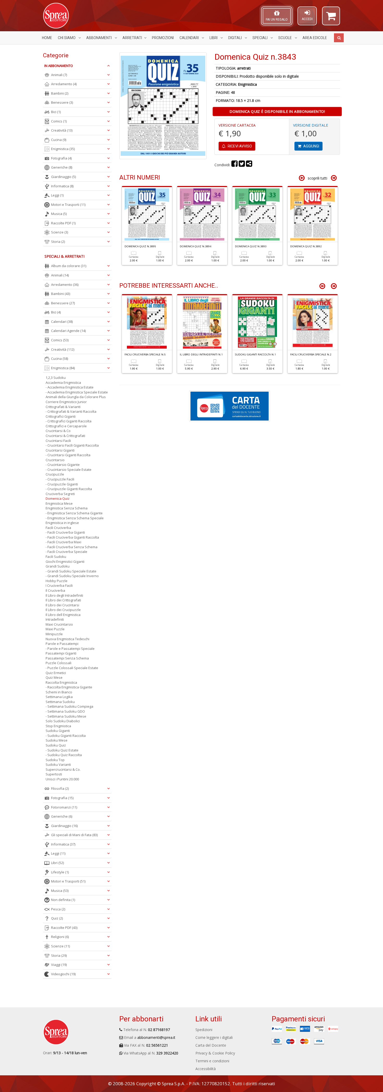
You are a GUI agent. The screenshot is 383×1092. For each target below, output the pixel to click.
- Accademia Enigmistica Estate (70, 387)
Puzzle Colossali (58, 663)
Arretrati (132, 38)
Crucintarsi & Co (58, 430)
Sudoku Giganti (58, 730)
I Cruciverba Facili (59, 585)
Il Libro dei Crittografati (63, 600)
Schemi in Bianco (59, 692)
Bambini (59, 93)
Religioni (60, 936)
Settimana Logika (59, 696)
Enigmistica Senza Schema (67, 508)
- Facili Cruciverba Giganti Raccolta (72, 537)
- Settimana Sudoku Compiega (69, 706)
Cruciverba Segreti (60, 493)
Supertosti (54, 774)
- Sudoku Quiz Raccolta (64, 754)
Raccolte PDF (63, 223)
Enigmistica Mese (59, 503)
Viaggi (59, 964)
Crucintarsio (55, 460)
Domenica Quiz (58, 498)
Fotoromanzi (64, 807)
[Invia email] (249, 164)
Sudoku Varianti (58, 764)
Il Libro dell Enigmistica (63, 614)
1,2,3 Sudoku (56, 377)
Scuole (285, 38)
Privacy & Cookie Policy (215, 1053)
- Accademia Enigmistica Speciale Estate (77, 392)
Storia (58, 241)
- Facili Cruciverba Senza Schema (71, 547)
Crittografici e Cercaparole (66, 426)
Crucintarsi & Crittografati (65, 435)
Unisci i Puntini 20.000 (62, 779)
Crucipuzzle (55, 474)
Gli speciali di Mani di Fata (74, 834)
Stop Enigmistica (58, 726)
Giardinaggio (63, 176)
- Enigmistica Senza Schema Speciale (75, 518)
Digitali (235, 38)
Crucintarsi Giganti (60, 450)
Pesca (58, 909)
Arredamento (64, 84)
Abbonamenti (99, 38)
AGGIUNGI (310, 146)
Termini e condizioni (212, 1060)
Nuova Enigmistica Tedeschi (67, 639)
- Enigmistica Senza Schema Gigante (74, 513)
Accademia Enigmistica (63, 382)
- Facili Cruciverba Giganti (65, 532)
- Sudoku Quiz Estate (62, 750)
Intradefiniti (55, 619)
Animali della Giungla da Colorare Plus (76, 396)
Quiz (57, 918)
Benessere (62, 102)
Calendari (190, 38)
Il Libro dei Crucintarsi (62, 605)
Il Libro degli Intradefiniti (64, 595)
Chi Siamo (67, 38)
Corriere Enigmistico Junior (66, 401)
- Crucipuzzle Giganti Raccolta (69, 488)
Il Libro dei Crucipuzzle (63, 609)
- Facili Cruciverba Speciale (66, 551)
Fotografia (61, 158)
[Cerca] (339, 37)
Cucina (58, 139)
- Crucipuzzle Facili (60, 479)
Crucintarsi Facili (58, 440)
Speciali (260, 38)
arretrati (244, 68)
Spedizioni (203, 1029)
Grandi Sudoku (58, 566)
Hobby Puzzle (56, 580)
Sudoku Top (55, 759)
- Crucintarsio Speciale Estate (68, 469)
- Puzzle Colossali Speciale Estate (72, 667)
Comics (59, 121)
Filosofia (60, 788)
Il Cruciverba (55, 590)
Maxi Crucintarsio (59, 624)
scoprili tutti (317, 178)
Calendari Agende (68, 330)
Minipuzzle (54, 634)
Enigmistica (247, 84)
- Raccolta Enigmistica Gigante (69, 687)
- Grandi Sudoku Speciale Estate (71, 571)
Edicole (314, 38)
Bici (56, 111)
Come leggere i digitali (214, 1037)
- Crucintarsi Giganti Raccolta (68, 455)
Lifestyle (60, 872)
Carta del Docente (210, 1045)
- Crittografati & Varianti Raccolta (71, 411)
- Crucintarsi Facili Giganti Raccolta (72, 445)
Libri (213, 38)
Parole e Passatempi (62, 643)
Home (47, 38)
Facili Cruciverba (58, 527)
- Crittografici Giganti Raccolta (68, 421)
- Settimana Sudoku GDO (65, 711)
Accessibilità (205, 1068)
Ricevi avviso (239, 146)
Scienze (59, 232)
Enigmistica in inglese (62, 522)
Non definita (63, 899)
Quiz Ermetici (56, 672)
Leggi (57, 195)
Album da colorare (68, 265)
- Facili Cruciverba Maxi (63, 542)
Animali (59, 74)
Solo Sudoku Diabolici (63, 721)
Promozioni (163, 38)
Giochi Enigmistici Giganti (65, 561)
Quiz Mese (54, 677)
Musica (59, 213)
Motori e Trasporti (68, 204)
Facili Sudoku (56, 556)
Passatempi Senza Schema (67, 658)
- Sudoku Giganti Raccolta (66, 735)
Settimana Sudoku (60, 701)
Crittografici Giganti (61, 416)
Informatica (62, 186)
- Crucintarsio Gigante (63, 464)
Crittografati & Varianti (63, 406)
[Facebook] (234, 164)
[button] (331, 18)
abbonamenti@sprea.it (156, 1037)
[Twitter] (242, 164)
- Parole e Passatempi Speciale (70, 648)
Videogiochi (63, 974)
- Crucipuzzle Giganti (62, 484)
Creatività (61, 130)
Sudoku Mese (56, 740)
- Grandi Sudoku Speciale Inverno (72, 575)
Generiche (61, 167)
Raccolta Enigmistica (61, 682)
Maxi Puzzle (55, 629)
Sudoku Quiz (56, 745)
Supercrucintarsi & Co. (63, 769)
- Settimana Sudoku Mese (66, 716)
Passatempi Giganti (61, 653)
